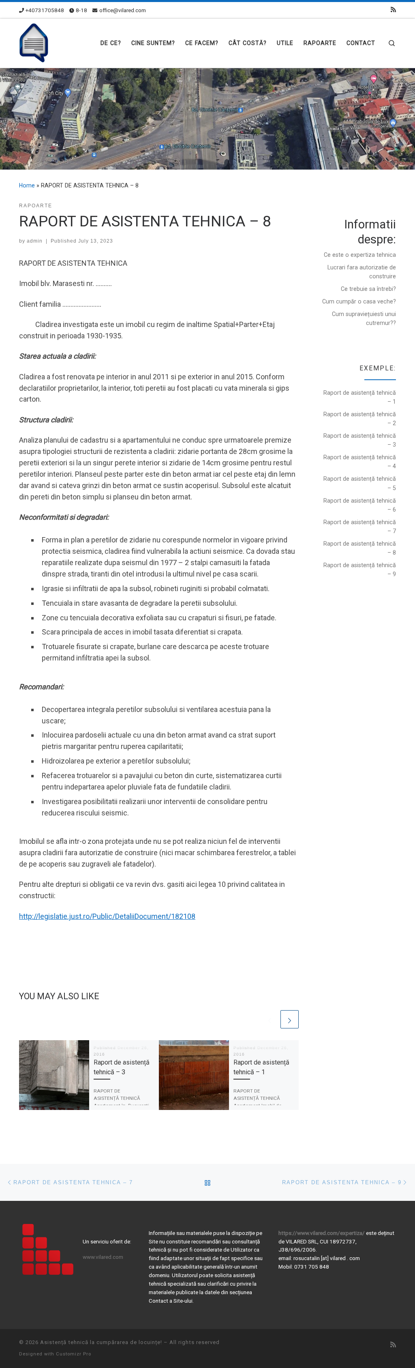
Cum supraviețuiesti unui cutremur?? (364, 318)
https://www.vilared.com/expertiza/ (322, 1233)
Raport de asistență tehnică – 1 (359, 397)
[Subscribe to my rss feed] (393, 10)
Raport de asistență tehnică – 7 (359, 526)
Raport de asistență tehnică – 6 (359, 505)
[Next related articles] (289, 1019)
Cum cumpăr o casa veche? (359, 301)
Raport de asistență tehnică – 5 (359, 483)
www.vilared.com (103, 1257)
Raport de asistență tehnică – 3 (359, 440)
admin (35, 241)
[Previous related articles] (270, 1019)
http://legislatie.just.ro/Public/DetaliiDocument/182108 (107, 916)
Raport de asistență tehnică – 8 (359, 548)
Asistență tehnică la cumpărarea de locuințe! (101, 1342)
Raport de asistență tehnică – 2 (359, 418)
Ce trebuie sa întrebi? (368, 289)
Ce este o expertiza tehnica (360, 255)
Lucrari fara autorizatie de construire (361, 272)
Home (27, 185)
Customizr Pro (73, 1354)
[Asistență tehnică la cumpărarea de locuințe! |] (34, 42)
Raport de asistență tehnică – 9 (359, 569)
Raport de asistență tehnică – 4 (359, 461)
